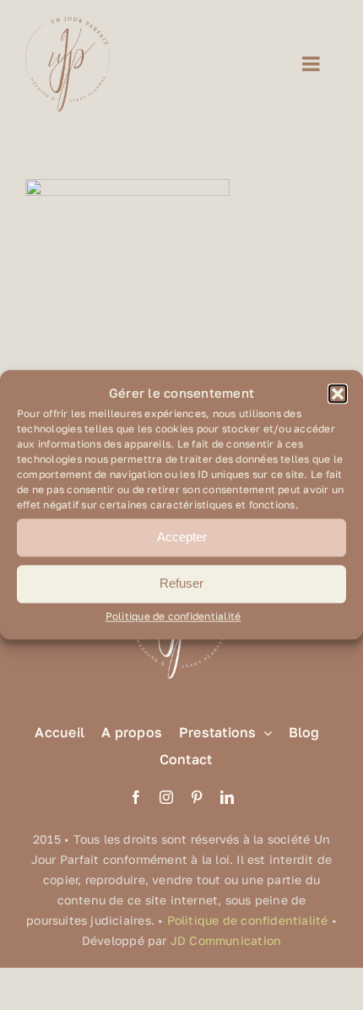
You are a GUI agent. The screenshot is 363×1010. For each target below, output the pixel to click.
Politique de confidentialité (173, 616)
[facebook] (136, 797)
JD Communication (226, 940)
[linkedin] (227, 797)
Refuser (181, 584)
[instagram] (166, 797)
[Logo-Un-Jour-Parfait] (67, 23)
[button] (337, 393)
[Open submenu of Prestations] (264, 733)
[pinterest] (196, 797)
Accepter (182, 537)
